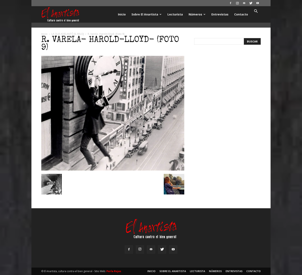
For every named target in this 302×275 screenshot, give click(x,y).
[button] (256, 12)
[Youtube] (258, 3)
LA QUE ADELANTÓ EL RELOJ (67, 34)
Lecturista (175, 14)
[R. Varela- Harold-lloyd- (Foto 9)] (112, 169)
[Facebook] (230, 3)
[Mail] (244, 3)
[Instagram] (237, 3)
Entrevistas (219, 14)
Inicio (122, 14)
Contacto (241, 14)
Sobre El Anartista (144, 14)
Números (195, 14)
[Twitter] (251, 3)
